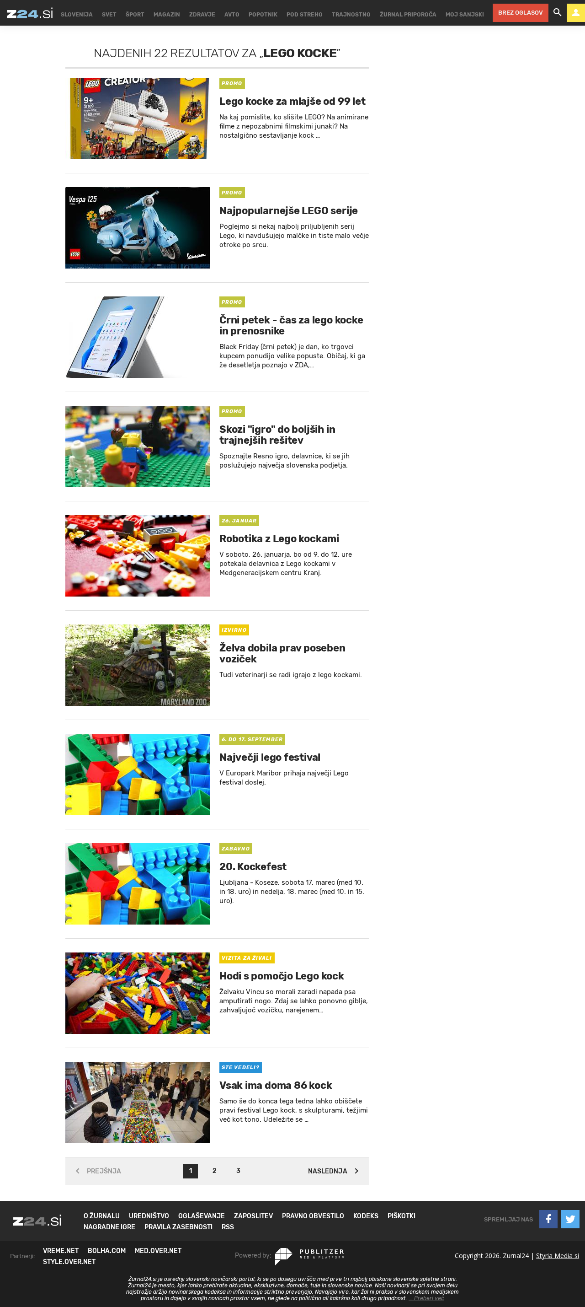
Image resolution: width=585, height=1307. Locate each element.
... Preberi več (426, 1298)
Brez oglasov (520, 12)
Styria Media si (557, 1255)
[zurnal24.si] (30, 13)
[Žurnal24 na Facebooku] (548, 1219)
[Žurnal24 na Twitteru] (570, 1219)
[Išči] (557, 13)
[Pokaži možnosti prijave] (576, 13)
